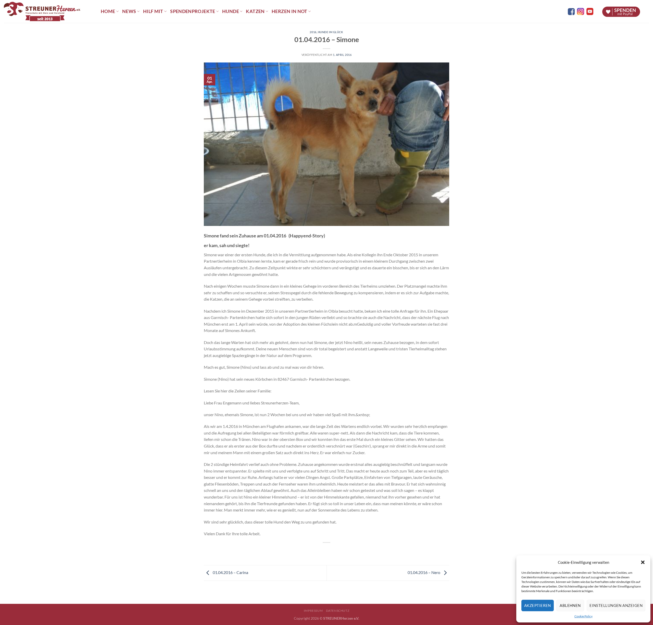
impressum (313, 611)
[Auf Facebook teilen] (322, 551)
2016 (313, 32)
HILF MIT (153, 11)
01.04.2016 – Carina (230, 572)
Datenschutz (337, 611)
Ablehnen (570, 605)
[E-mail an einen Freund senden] (331, 551)
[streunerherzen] (48, 11)
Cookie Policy (583, 616)
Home (108, 11)
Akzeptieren (537, 605)
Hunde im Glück (330, 32)
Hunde (230, 11)
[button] (642, 562)
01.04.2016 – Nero (424, 572)
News (129, 11)
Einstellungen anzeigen (616, 605)
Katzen (255, 11)
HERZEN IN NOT (289, 11)
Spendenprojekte (192, 11)
